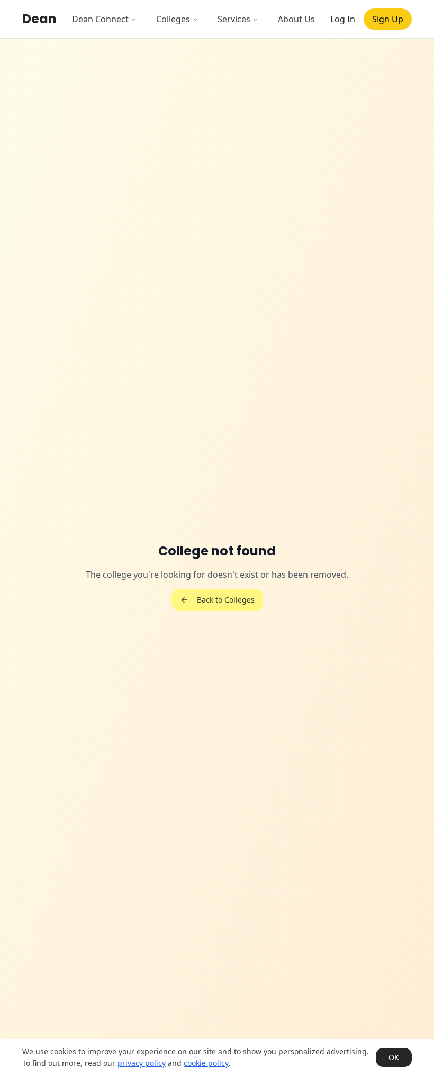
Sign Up (387, 19)
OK (393, 1057)
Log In (342, 19)
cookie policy (206, 1063)
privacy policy (141, 1063)
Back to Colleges (226, 600)
